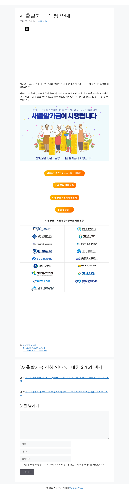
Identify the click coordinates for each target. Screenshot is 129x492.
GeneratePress (76, 488)
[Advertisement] (64, 58)
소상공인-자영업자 (30, 345)
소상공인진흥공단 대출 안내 (34, 348)
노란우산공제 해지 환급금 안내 (35, 350)
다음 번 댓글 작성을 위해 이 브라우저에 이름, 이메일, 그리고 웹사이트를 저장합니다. (63, 464)
